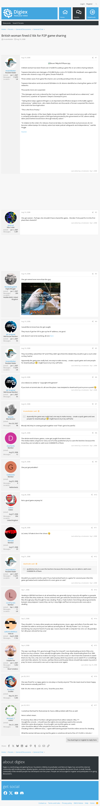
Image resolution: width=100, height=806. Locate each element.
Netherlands (13, 487)
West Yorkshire (13, 669)
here (52, 336)
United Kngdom (12, 520)
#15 (95, 645)
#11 (95, 528)
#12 (95, 557)
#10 (95, 495)
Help (86, 803)
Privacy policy (67, 803)
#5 (96, 348)
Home (92, 803)
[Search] (96, 4)
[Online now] (11, 223)
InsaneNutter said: (30, 411)
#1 (96, 58)
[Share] (92, 57)
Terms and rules (54, 803)
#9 (96, 462)
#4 (96, 321)
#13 (95, 590)
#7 (96, 404)
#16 (95, 676)
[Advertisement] (50, 48)
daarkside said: (29, 564)
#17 (95, 705)
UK (17, 79)
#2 (96, 212)
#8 (96, 433)
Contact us (42, 803)
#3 (96, 274)
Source (24, 132)
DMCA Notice (78, 803)
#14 (95, 619)
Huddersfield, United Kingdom (10, 298)
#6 (96, 377)
